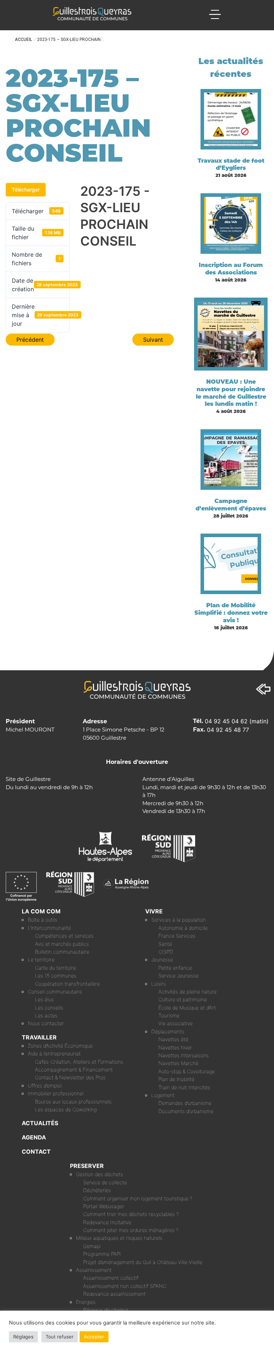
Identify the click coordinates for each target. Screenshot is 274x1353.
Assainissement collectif (110, 1278)
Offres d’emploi (45, 1085)
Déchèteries (97, 1190)
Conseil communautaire (55, 991)
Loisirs (158, 984)
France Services (177, 936)
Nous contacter (46, 1023)
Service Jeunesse (178, 975)
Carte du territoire (55, 968)
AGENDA (34, 1137)
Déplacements (167, 1031)
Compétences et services (64, 936)
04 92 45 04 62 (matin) (237, 721)
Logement (162, 1095)
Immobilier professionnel (55, 1093)
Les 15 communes (55, 975)
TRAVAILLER (39, 1037)
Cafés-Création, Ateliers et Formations (79, 1062)
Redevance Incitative (107, 1222)
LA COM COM (41, 911)
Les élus (44, 999)
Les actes (46, 1015)
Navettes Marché (178, 1063)
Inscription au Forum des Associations (231, 269)
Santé (165, 944)
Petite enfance (175, 968)
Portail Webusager (103, 1206)
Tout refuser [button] (59, 1336)
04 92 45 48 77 (228, 729)
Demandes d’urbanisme (185, 1103)
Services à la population (178, 920)
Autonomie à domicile (183, 928)
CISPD (165, 952)
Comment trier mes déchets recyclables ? (131, 1214)
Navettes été (173, 1039)
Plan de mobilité (176, 1079)
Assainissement (94, 1270)
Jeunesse (162, 959)
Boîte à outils (42, 920)
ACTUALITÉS (40, 1123)
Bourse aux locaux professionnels (73, 1101)
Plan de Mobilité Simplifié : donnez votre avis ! (231, 613)
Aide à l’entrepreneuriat (54, 1053)
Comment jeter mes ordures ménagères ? (130, 1230)
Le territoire (41, 959)
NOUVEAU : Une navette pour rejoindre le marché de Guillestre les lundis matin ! (231, 392)
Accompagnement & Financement (74, 1069)
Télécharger (26, 190)
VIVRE (154, 911)
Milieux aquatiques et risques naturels (119, 1238)
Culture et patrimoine (182, 999)
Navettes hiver (175, 1047)
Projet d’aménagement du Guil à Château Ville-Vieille (142, 1262)
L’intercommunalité (49, 928)
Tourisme (168, 1015)
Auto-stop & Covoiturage (186, 1071)
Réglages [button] (23, 1336)
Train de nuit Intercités (184, 1087)
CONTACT (36, 1151)
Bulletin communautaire (62, 952)
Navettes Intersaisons (183, 1055)
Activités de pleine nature (187, 991)
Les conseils (49, 1008)
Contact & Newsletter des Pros (70, 1077)
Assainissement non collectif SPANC (124, 1286)
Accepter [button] (94, 1336)
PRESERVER (87, 1165)
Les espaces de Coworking (66, 1109)
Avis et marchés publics (62, 944)
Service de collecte (105, 1182)
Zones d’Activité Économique (60, 1046)
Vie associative (175, 1023)
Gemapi (92, 1246)
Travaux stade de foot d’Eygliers (231, 164)
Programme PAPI (102, 1254)
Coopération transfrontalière (67, 984)
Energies (86, 1302)
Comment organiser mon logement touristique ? (137, 1198)
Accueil (23, 39)
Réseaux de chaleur (105, 1310)
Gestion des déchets (99, 1174)
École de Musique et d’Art (187, 1008)
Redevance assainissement (114, 1294)
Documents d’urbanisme (185, 1111)
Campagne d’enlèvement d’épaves (231, 505)
